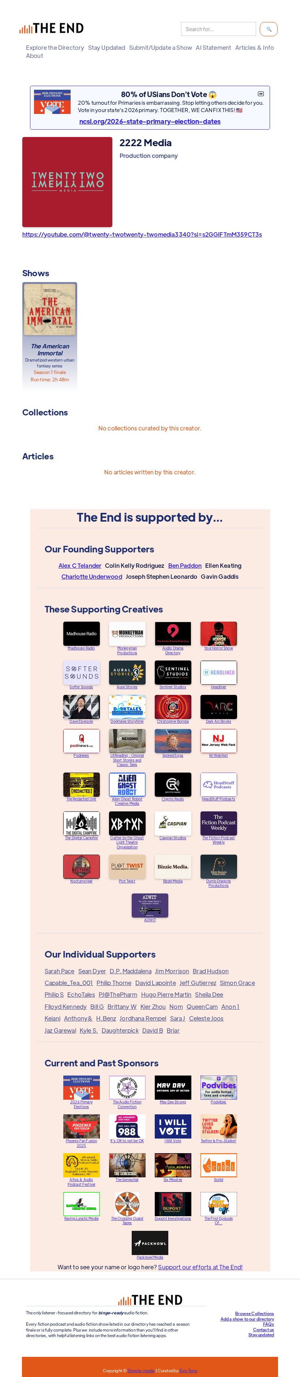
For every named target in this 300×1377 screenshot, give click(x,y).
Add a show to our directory (247, 1318)
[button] (55, 48)
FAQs (268, 1323)
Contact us (263, 1329)
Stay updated (261, 1334)
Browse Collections (254, 1313)
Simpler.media (141, 1370)
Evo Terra (188, 1370)
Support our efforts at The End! (200, 1267)
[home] (53, 29)
